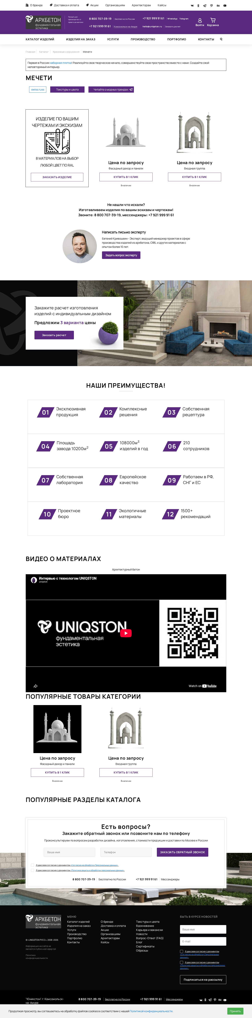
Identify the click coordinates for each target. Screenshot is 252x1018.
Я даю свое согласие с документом (77, 865)
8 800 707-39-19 (100, 19)
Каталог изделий (40, 39)
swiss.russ (37, 89)
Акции (94, 5)
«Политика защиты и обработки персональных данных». (97, 870)
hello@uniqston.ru (152, 26)
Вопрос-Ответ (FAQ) (150, 938)
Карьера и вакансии (149, 930)
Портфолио (176, 39)
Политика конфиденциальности (37, 957)
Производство (143, 39)
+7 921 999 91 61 (100, 26)
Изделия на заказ (80, 39)
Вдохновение (145, 926)
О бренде (36, 5)
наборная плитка (60, 63)
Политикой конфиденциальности (151, 1011)
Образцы (142, 950)
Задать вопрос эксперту (121, 255)
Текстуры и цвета (67, 89)
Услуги (113, 39)
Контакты (206, 39)
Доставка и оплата (66, 5)
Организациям (115, 5)
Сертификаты (145, 946)
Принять (235, 1011)
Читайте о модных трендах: (111, 89)
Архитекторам (141, 5)
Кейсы (162, 5)
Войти (200, 25)
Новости (141, 934)
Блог (139, 942)
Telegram (183, 18)
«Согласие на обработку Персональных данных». (94, 865)
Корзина (213, 25)
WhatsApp (172, 18)
